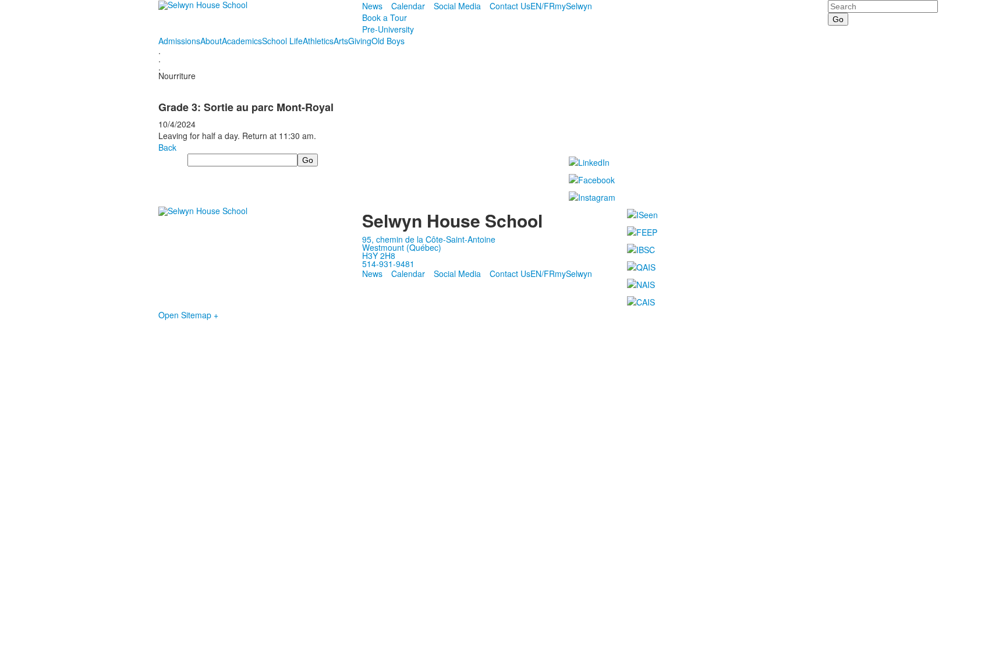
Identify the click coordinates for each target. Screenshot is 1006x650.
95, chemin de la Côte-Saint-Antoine (428, 239)
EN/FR (542, 6)
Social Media (457, 6)
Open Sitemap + (188, 315)
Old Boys (388, 41)
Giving (359, 41)
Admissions (179, 41)
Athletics (318, 41)
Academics (242, 41)
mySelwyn (573, 6)
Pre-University (388, 29)
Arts (341, 41)
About (211, 41)
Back (167, 147)
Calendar (408, 6)
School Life (282, 41)
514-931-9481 (388, 263)
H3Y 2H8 (378, 255)
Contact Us (510, 6)
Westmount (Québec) (401, 247)
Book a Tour (384, 17)
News (372, 6)
